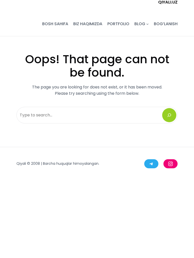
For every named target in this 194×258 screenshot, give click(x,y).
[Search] (169, 115)
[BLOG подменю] (147, 24)
